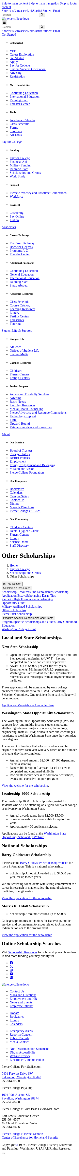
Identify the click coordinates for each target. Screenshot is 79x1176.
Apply (14, 61)
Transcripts (17, 320)
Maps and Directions (23, 995)
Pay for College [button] (12, 141)
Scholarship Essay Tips (41, 595)
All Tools (16, 135)
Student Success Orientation (28, 69)
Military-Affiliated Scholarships (22, 606)
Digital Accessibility (22, 1052)
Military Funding (20, 165)
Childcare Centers (21, 527)
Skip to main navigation (44, 3)
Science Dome (19, 542)
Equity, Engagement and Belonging (32, 465)
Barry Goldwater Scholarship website (44, 862)
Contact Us (17, 500)
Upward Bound (20, 423)
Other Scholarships (14, 610)
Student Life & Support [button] (17, 330)
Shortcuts (8, 10)
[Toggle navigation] (4, 23)
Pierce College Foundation (27, 472)
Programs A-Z (19, 250)
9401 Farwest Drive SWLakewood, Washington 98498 (21, 1075)
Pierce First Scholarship (17, 614)
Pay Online (17, 216)
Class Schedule (19, 124)
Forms (14, 127)
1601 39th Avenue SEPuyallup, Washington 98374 (20, 1096)
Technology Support (23, 416)
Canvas (18, 10)
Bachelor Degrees (21, 247)
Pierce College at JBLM (25, 511)
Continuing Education (24, 93)
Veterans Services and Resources (31, 427)
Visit (13, 51)
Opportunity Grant (13, 603)
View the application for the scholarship (27, 898)
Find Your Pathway (22, 243)
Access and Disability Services (29, 394)
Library (14, 312)
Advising (15, 72)
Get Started (17, 58)
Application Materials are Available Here (28, 705)
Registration (17, 76)
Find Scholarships (42, 592)
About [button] (6, 434)
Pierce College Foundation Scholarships (27, 599)
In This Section (12, 583)
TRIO (13, 420)
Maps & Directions (22, 507)
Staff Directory (19, 545)
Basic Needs (18, 401)
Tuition (14, 220)
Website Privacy (20, 1056)
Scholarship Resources (16, 588)
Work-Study (17, 176)
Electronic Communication (27, 1059)
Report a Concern (21, 1034)
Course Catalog (20, 305)
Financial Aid (18, 161)
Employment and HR (23, 998)
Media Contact (19, 1042)
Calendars (16, 492)
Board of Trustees (21, 450)
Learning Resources (22, 309)
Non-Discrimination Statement (29, 1048)
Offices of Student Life (24, 350)
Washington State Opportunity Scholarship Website (34, 835)
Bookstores (17, 489)
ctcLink (28, 10)
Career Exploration (22, 54)
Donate (14, 1013)
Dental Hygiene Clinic (24, 531)
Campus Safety (19, 496)
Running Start (19, 100)
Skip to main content (15, 3)
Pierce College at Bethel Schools (22, 1134)
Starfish (38, 10)
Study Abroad (19, 285)
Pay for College (20, 65)
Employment (18, 461)
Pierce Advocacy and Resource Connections (38, 193)
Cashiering (16, 212)
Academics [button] (9, 227)
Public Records (19, 1038)
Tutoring (15, 323)
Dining (14, 503)
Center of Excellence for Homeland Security (30, 1137)
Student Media (19, 354)
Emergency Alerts (21, 1031)
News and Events (21, 1002)
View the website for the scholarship (25, 785)
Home (14, 565)
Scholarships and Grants (25, 172)
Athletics (15, 347)
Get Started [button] (9, 34)
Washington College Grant (19, 629)
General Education (22, 274)
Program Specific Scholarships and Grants (28, 617)
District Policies (20, 457)
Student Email (52, 10)
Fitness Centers (19, 374)
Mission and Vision (22, 468)
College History (20, 454)
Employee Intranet (21, 1006)
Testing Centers (20, 316)
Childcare (16, 370)
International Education (25, 96)
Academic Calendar (22, 120)
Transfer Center (20, 104)
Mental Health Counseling (26, 409)
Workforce (16, 196)
